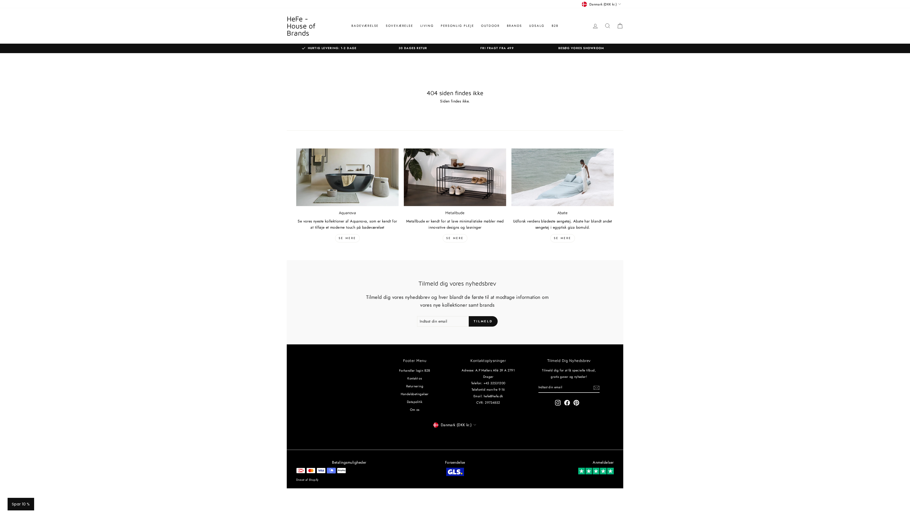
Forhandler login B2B (414, 370)
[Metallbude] (455, 177)
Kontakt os (414, 378)
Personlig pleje (457, 25)
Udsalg (537, 25)
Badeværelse (365, 25)
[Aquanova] (347, 177)
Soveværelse (399, 25)
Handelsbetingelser (415, 394)
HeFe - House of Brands (301, 25)
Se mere (347, 238)
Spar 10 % (21, 504)
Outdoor (490, 25)
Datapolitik (414, 401)
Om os (414, 409)
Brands (514, 25)
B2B (555, 25)
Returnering (414, 386)
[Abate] (562, 177)
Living (427, 25)
